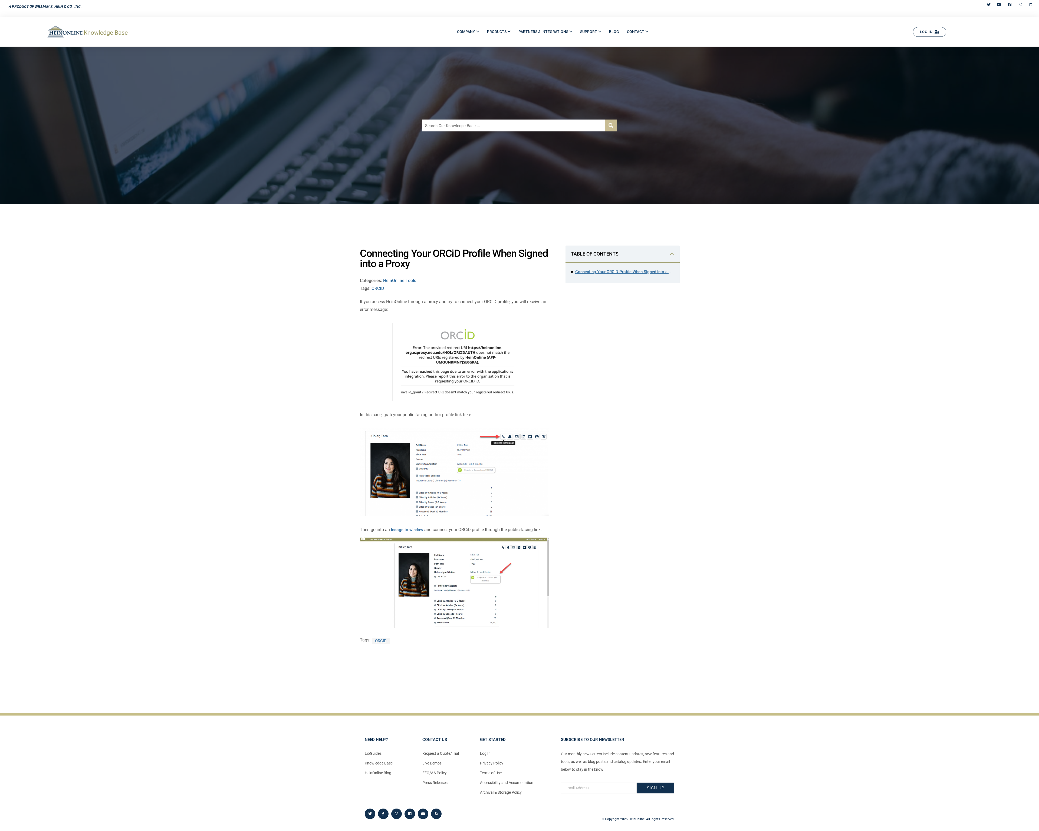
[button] (468, 32)
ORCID (377, 288)
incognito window (407, 529)
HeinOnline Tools (399, 280)
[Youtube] (423, 814)
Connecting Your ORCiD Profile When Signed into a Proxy (624, 271)
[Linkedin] (410, 814)
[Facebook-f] (383, 814)
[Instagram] (396, 814)
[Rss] (436, 814)
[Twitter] (370, 814)
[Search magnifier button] (611, 125)
